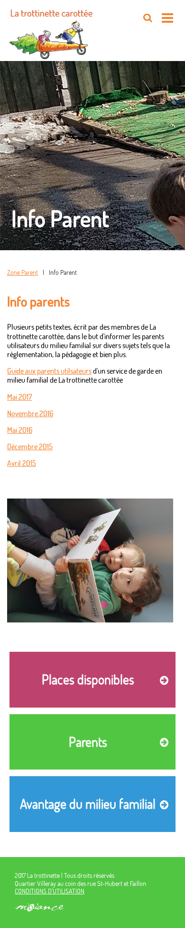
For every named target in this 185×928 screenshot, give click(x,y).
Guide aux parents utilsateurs (49, 371)
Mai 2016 (19, 430)
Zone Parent (22, 272)
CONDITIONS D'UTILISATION (49, 890)
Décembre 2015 (30, 446)
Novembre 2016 (30, 413)
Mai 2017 (19, 397)
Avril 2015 (21, 463)
